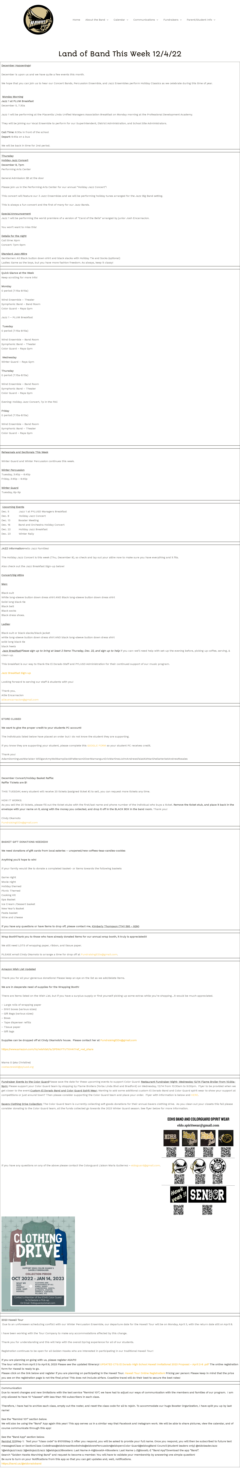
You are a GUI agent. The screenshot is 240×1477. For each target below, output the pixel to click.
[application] (106, 19)
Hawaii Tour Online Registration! (145, 1373)
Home (76, 19)
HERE (194, 1095)
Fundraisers (170, 19)
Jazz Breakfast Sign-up (16, 673)
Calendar (119, 19)
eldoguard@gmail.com (145, 1165)
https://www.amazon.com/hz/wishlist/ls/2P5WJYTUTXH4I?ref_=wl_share (47, 1049)
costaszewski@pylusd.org (17, 1066)
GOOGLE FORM (96, 745)
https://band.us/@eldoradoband (21, 1463)
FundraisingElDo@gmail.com (19, 822)
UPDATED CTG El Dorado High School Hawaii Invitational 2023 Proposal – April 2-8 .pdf (154, 1364)
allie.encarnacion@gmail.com (20, 699)
